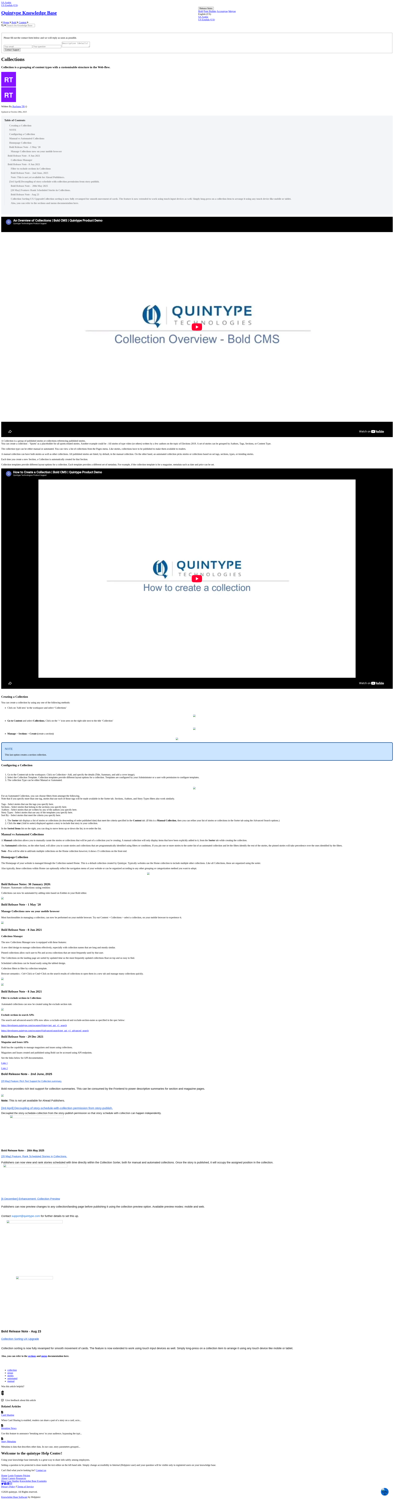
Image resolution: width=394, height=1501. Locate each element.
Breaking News (8, 1428)
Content (22, 22)
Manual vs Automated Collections (26, 138)
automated (12, 1378)
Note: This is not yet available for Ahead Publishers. (38, 177)
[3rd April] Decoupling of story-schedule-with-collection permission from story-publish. (54, 181)
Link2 (4, 1068)
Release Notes (206, 8)
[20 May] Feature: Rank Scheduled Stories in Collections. (40, 190)
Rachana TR (18, 106)
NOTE (12, 130)
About (4, 1478)
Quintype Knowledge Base (29, 13)
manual (10, 1381)
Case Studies (13, 1481)
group (10, 1373)
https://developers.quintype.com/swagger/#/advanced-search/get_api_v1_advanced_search (45, 1030)
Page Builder (210, 11)
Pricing (26, 1475)
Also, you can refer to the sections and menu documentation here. (45, 203)
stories (10, 1375)
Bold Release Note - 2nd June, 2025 (29, 173)
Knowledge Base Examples (33, 1481)
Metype (232, 11)
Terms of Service (25, 1486)
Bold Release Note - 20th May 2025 (29, 186)
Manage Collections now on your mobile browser (36, 151)
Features (18, 1475)
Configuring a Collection (22, 134)
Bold (200, 11)
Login (11, 1475)
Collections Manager (21, 160)
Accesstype (222, 11)
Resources (21, 1478)
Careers (11, 1478)
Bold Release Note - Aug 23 (25, 194)
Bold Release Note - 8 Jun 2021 (24, 155)
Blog (3, 1481)
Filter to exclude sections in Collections (31, 168)
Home (6, 22)
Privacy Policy (8, 1486)
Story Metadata (8, 1441)
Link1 (4, 1063)
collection (12, 1370)
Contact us (41, 1470)
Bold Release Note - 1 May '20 (24, 147)
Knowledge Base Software (14, 1497)
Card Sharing (7, 1415)
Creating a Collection (20, 125)
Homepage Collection (20, 142)
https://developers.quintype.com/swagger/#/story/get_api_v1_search (34, 1025)
